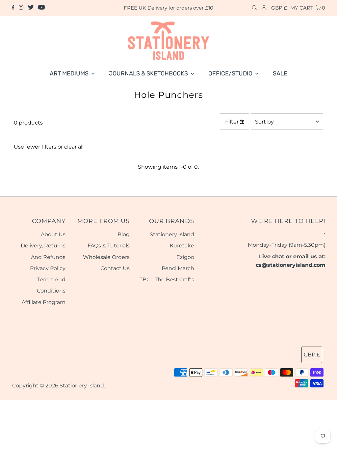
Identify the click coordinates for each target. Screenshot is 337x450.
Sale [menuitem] (280, 73)
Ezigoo (185, 257)
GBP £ (279, 8)
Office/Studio (231, 73)
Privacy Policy (47, 268)
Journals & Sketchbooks (149, 73)
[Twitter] (30, 8)
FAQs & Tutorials (109, 245)
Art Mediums (70, 73)
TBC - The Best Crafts (167, 279)
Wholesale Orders (106, 257)
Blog (123, 234)
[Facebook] (13, 8)
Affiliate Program (43, 302)
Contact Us (115, 268)
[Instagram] (21, 8)
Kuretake (182, 245)
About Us (53, 234)
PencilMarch (178, 268)
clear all (74, 147)
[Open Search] (254, 8)
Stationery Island (172, 234)
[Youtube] (41, 8)
